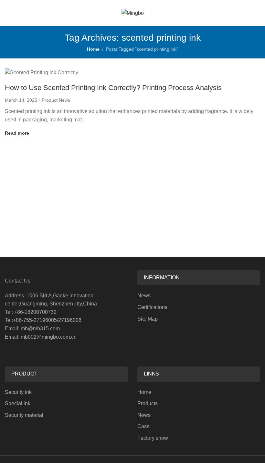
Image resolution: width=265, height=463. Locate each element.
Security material (24, 415)
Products (147, 403)
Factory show (152, 438)
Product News (56, 100)
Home (93, 49)
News (144, 295)
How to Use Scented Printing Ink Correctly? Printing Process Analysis (113, 88)
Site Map (147, 319)
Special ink (17, 403)
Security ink (18, 392)
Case (143, 426)
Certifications (152, 307)
